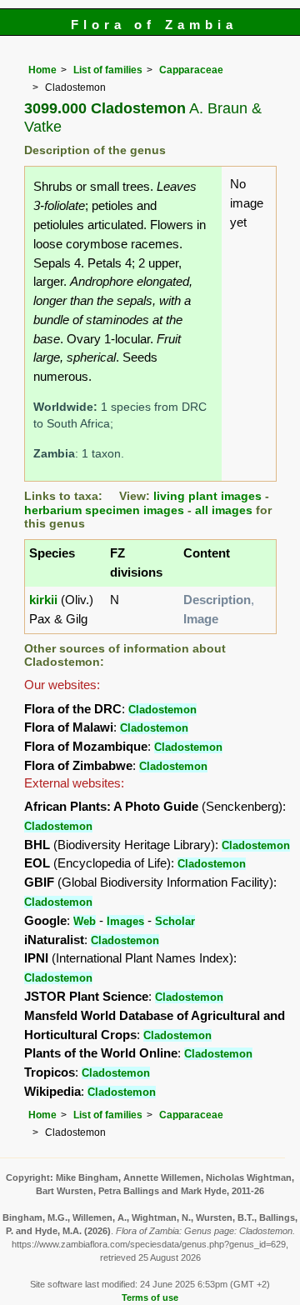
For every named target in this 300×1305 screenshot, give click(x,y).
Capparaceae (191, 70)
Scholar (175, 921)
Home (42, 70)
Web (84, 921)
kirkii (43, 599)
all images (223, 510)
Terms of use (150, 1297)
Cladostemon (162, 709)
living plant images (207, 496)
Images (125, 921)
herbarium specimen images (104, 510)
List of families (107, 70)
